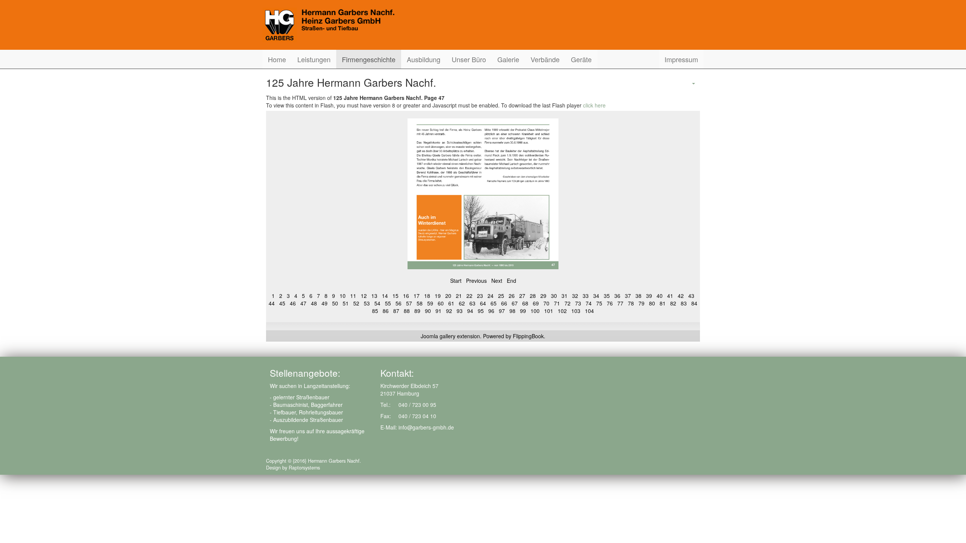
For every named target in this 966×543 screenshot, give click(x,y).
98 (512, 310)
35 (607, 295)
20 (448, 295)
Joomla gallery (438, 336)
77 (620, 303)
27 (522, 295)
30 (554, 295)
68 (525, 303)
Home (277, 59)
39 (649, 295)
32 (575, 295)
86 (386, 310)
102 (562, 310)
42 (681, 295)
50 (335, 303)
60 (441, 303)
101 (548, 310)
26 (512, 295)
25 (501, 295)
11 (353, 295)
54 (377, 303)
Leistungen (314, 59)
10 (343, 295)
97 (502, 310)
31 (564, 295)
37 (628, 295)
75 (599, 303)
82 (673, 303)
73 (578, 303)
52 (356, 303)
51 (346, 303)
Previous (476, 280)
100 (535, 310)
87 (396, 310)
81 (663, 303)
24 (491, 295)
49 (324, 303)
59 (430, 303)
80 (652, 303)
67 (515, 303)
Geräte (581, 59)
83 (684, 303)
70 (546, 303)
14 (385, 295)
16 (406, 295)
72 (568, 303)
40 (660, 295)
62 (462, 303)
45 (282, 303)
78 (631, 303)
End (511, 280)
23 (480, 295)
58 (420, 303)
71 (557, 303)
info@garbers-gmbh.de (426, 427)
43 (691, 295)
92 (449, 310)
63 (472, 303)
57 (409, 303)
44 (272, 303)
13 (374, 295)
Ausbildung (423, 59)
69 (536, 303)
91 (438, 310)
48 (314, 303)
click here (594, 105)
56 (398, 303)
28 (533, 295)
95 (481, 310)
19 (438, 295)
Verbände (545, 59)
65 (494, 303)
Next (496, 280)
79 (641, 303)
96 (491, 310)
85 (375, 310)
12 (364, 295)
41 (670, 295)
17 (417, 295)
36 (617, 295)
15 (395, 295)
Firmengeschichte (368, 59)
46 (293, 303)
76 (610, 303)
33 (586, 295)
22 (469, 295)
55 (388, 303)
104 (589, 310)
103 (575, 310)
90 (428, 310)
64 (483, 303)
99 (523, 310)
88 (407, 310)
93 (460, 310)
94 (470, 310)
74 (589, 303)
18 (427, 295)
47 (303, 303)
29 (543, 295)
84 (694, 303)
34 (596, 295)
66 (504, 303)
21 (459, 295)
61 (451, 303)
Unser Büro (469, 59)
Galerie (508, 59)
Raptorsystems (304, 467)
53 (367, 303)
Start (455, 280)
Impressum (681, 59)
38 (638, 295)
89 (417, 310)
